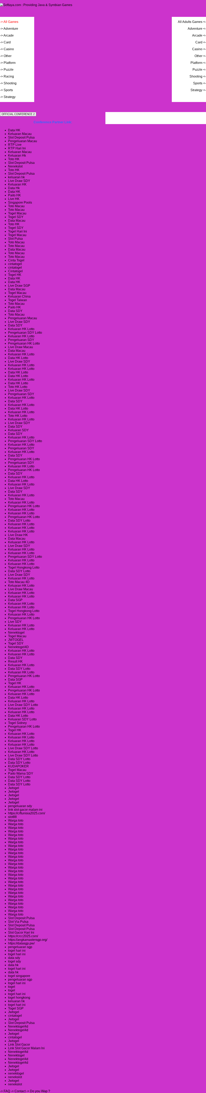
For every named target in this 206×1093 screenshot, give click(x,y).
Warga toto (15, 820)
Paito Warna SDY (20, 773)
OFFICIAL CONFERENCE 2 (18, 114)
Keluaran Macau (20, 134)
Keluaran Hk (17, 155)
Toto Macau (16, 206)
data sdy (14, 957)
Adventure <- (197, 28)
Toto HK (14, 159)
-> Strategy (7, 97)
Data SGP (15, 600)
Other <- (200, 56)
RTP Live (15, 144)
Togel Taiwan (17, 300)
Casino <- (199, 49)
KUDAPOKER (18, 766)
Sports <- (199, 83)
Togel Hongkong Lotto (23, 567)
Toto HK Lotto (17, 386)
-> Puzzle (6, 69)
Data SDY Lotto (19, 520)
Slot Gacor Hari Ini (21, 932)
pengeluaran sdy (20, 806)
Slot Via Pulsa (18, 921)
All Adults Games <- (192, 21)
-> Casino (7, 49)
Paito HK (14, 195)
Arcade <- (199, 35)
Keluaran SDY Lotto (22, 719)
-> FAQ (5, 1091)
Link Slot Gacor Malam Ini (26, 1048)
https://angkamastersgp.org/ (27, 939)
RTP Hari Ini (17, 148)
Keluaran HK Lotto (21, 329)
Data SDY (15, 311)
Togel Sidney (17, 723)
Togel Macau (17, 213)
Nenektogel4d (18, 1026)
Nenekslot (15, 166)
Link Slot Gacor (19, 1044)
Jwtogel (13, 788)
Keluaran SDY (18, 430)
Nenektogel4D (18, 647)
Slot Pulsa (15, 238)
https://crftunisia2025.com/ (26, 813)
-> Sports (6, 90)
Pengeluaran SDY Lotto (25, 332)
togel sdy (14, 961)
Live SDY (15, 621)
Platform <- (198, 62)
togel (11, 986)
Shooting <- (198, 76)
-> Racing (7, 76)
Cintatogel (15, 271)
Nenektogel (16, 632)
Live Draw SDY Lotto (23, 705)
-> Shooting (8, 83)
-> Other (5, 56)
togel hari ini (17, 950)
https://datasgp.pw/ (21, 943)
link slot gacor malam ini (25, 809)
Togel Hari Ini (17, 231)
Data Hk (14, 188)
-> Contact (18, 1091)
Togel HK (14, 274)
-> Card (5, 42)
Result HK (15, 661)
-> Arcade (7, 35)
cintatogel (15, 264)
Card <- (200, 42)
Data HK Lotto (18, 358)
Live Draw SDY (19, 181)
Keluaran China (19, 296)
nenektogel (16, 1073)
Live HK (14, 199)
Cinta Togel (16, 260)
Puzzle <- (199, 69)
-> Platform (7, 62)
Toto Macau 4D (19, 582)
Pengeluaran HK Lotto (24, 343)
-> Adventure (9, 28)
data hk (13, 965)
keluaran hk (16, 177)
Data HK (14, 130)
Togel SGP (16, 1008)
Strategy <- (198, 90)
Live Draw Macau (20, 347)
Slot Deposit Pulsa (21, 137)
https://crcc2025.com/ (23, 936)
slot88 (12, 817)
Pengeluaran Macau (22, 141)
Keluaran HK (17, 184)
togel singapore (19, 976)
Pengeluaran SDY (21, 340)
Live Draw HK (18, 535)
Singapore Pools (20, 202)
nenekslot (15, 1077)
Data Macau (16, 220)
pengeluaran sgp (20, 947)
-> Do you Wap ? (38, 1091)
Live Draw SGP (19, 285)
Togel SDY (16, 217)
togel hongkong (19, 997)
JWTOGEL (16, 639)
